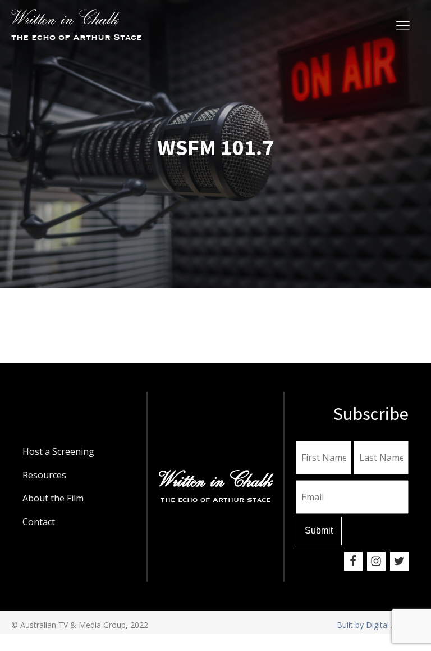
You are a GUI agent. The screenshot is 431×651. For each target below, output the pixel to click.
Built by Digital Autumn (378, 625)
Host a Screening (58, 451)
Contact (38, 522)
